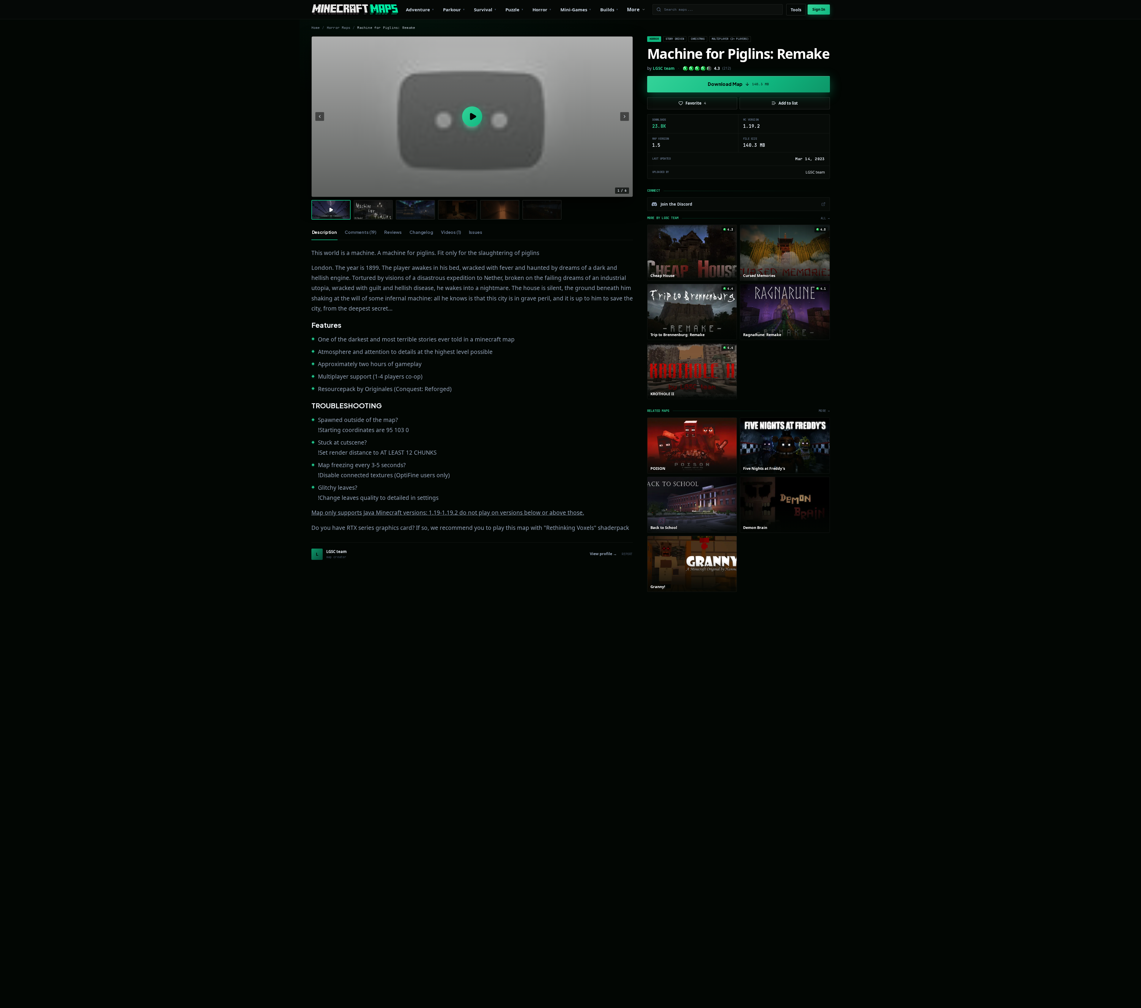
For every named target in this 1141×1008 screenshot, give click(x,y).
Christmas (698, 39)
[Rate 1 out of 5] (685, 68)
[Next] (624, 116)
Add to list (788, 103)
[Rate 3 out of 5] (697, 68)
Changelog (421, 232)
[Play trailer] (472, 117)
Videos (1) (451, 232)
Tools (796, 9)
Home (315, 28)
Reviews (393, 232)
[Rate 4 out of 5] (703, 68)
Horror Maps (338, 28)
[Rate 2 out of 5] (691, 68)
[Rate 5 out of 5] (709, 68)
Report (627, 554)
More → (824, 411)
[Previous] (319, 116)
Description (324, 232)
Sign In (818, 9)
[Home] (354, 9)
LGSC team (663, 68)
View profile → (603, 553)
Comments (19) (360, 232)
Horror (654, 39)
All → (825, 218)
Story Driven (675, 39)
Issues (475, 232)
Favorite (695, 103)
